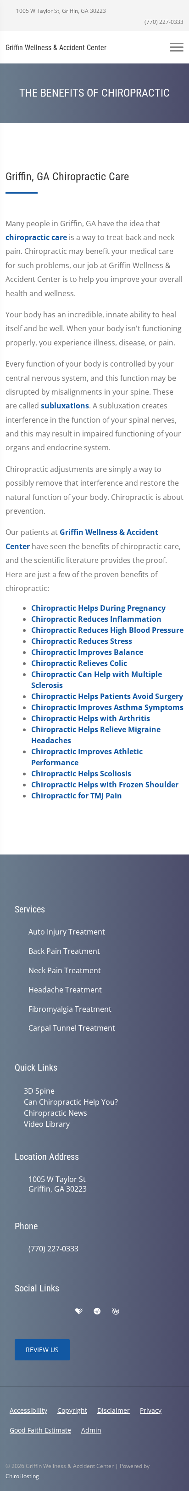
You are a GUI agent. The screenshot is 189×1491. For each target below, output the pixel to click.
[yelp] (59, 1311)
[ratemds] (97, 1311)
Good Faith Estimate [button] (40, 1430)
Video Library (47, 1124)
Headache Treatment (65, 990)
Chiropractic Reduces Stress (81, 641)
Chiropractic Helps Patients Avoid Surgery (107, 696)
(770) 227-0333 (163, 22)
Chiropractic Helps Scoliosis (81, 773)
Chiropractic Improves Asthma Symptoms (107, 707)
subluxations (65, 406)
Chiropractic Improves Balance (87, 652)
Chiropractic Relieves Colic (79, 663)
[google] (19, 1311)
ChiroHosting (22, 1476)
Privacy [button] (150, 1410)
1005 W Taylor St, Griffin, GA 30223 (60, 11)
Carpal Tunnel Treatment (71, 1028)
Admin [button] (91, 1430)
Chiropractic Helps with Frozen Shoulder (104, 785)
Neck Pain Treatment (64, 970)
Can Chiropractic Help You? (71, 1102)
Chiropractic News (55, 1113)
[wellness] (115, 1311)
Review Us (42, 1349)
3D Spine (39, 1091)
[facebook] (39, 1311)
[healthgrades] (79, 1311)
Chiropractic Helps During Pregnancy (98, 608)
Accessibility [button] (28, 1410)
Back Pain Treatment (64, 951)
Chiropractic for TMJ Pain (76, 796)
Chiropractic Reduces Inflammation (96, 619)
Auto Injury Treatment (66, 932)
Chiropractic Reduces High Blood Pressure (107, 630)
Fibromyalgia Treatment (69, 1009)
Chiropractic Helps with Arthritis (90, 718)
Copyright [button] (72, 1410)
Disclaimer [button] (113, 1410)
